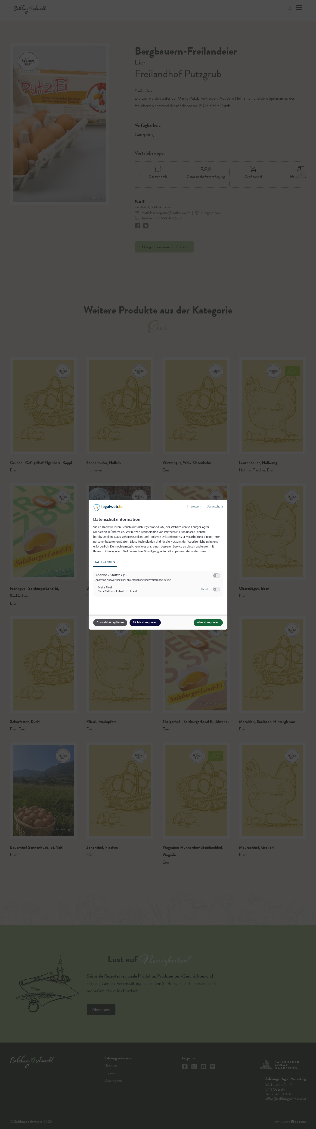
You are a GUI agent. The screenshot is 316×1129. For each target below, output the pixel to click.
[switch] (216, 575)
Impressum (194, 506)
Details (204, 589)
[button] (214, 575)
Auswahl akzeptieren (110, 622)
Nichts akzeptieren (145, 622)
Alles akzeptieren (208, 622)
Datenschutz (215, 506)
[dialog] (158, 565)
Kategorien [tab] (105, 562)
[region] (158, 559)
